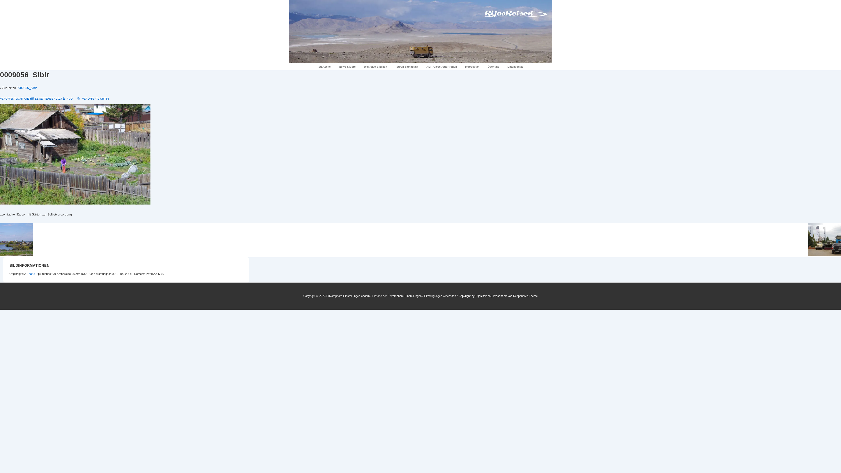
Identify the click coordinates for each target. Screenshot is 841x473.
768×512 (32, 273)
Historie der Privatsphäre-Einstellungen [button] (397, 296)
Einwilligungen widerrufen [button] (440, 296)
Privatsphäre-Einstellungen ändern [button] (348, 296)
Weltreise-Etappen (375, 66)
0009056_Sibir (27, 88)
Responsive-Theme (525, 296)
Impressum (472, 66)
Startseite (324, 66)
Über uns (493, 66)
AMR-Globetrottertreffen (441, 66)
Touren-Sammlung (406, 66)
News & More (347, 66)
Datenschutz (515, 66)
